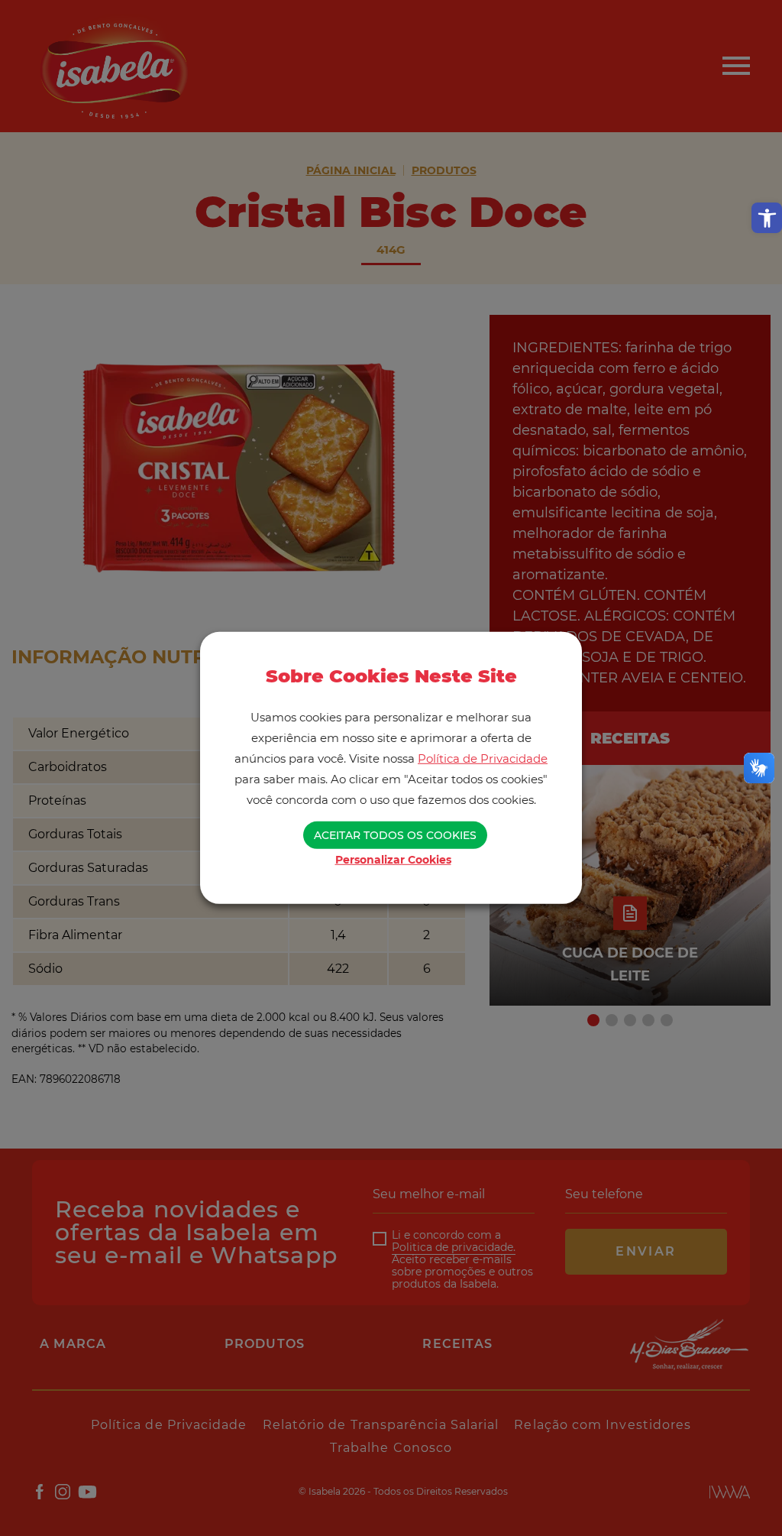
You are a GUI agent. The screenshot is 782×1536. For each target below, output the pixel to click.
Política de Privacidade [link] (483, 758)
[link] (766, 218)
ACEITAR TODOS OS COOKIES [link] (395, 835)
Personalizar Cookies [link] (393, 860)
